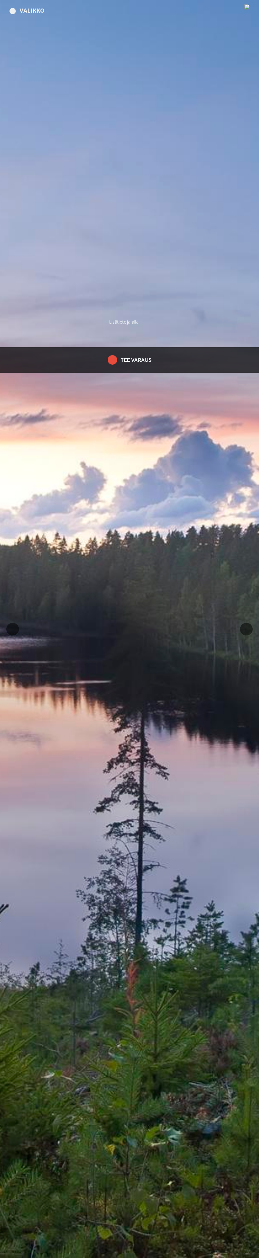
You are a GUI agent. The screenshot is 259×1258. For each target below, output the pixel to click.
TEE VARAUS (136, 360)
